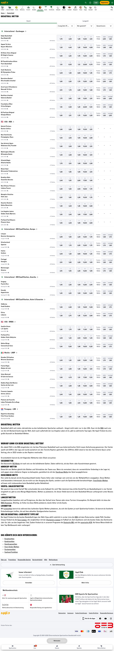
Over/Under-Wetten (100, 481)
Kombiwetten (9, 541)
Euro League (22, 520)
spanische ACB (86, 522)
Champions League (53, 520)
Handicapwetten (10, 544)
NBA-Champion (6, 503)
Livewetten (8, 509)
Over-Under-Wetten (11, 547)
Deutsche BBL (69, 522)
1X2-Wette (16, 464)
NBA (102, 428)
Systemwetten (10, 549)
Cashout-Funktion (11, 552)
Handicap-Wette (62, 472)
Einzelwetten (9, 539)
